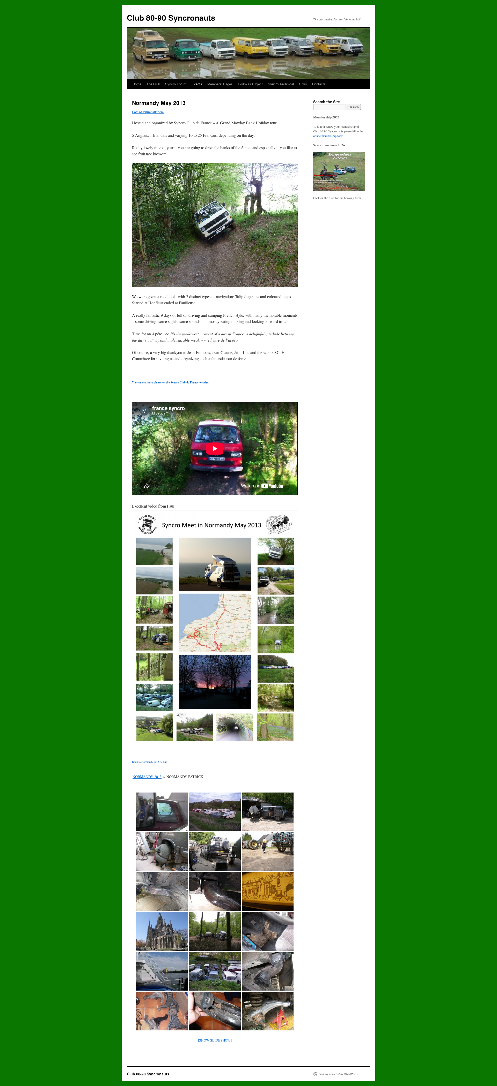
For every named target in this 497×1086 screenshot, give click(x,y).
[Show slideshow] (215, 1040)
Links (303, 83)
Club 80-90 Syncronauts (171, 17)
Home (137, 83)
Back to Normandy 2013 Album (149, 762)
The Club (153, 83)
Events (197, 83)
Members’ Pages (220, 83)
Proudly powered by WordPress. (338, 1074)
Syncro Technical (281, 83)
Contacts (319, 83)
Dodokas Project (250, 83)
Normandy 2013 (147, 776)
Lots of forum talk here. (148, 111)
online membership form (328, 136)
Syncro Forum (175, 83)
